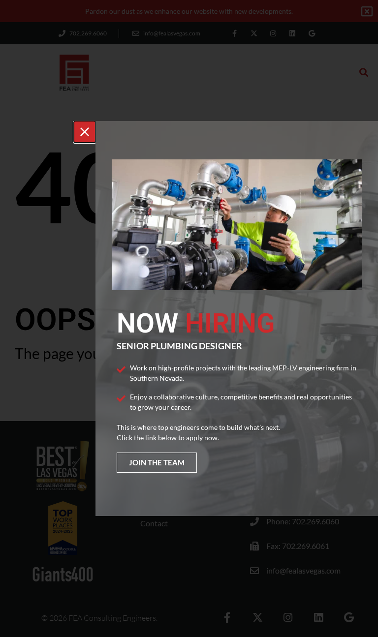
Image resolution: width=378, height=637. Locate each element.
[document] (189, 318)
